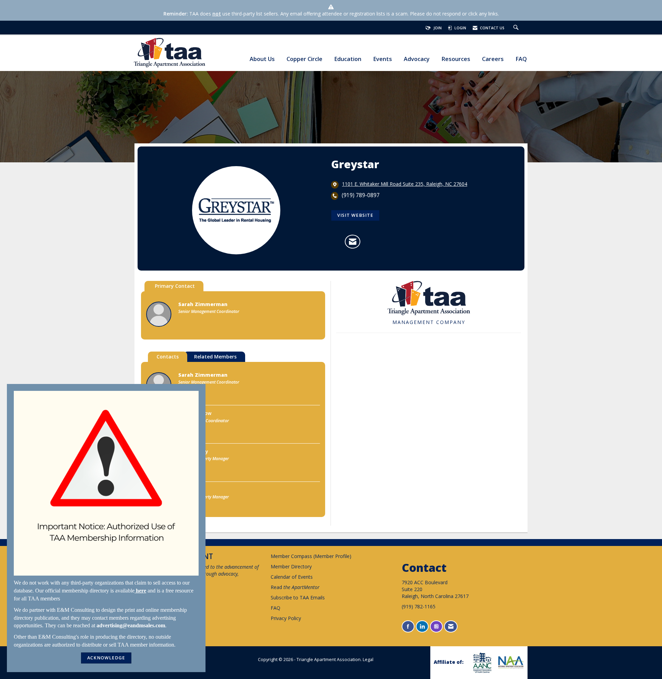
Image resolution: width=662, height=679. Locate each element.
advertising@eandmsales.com (131, 625)
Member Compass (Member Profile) (311, 556)
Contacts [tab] (168, 356)
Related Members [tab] (215, 356)
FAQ (521, 59)
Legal (368, 659)
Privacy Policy (286, 618)
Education (347, 59)
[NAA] (510, 662)
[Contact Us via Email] (451, 626)
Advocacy (417, 59)
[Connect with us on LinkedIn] (422, 626)
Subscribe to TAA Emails (298, 597)
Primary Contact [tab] (175, 286)
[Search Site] (517, 28)
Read (295, 587)
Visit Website (355, 215)
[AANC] (481, 663)
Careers (493, 59)
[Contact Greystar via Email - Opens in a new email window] (352, 242)
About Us (262, 59)
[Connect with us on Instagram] (436, 626)
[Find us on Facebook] (408, 626)
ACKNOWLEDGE (106, 658)
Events (382, 59)
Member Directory (291, 566)
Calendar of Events (292, 577)
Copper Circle (304, 59)
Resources (455, 59)
